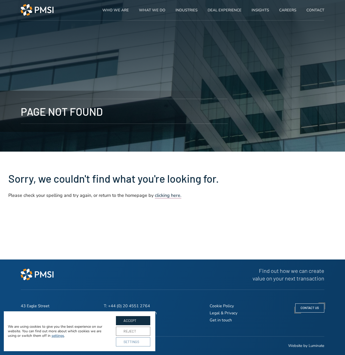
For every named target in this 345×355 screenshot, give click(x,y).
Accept (130, 320)
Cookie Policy (222, 306)
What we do (152, 10)
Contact (315, 10)
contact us (310, 308)
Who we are (115, 10)
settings (58, 336)
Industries (187, 10)
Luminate (316, 345)
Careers (287, 10)
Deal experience (224, 10)
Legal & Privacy (223, 313)
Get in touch (221, 320)
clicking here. (168, 195)
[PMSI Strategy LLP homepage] (37, 10)
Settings (131, 342)
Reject (130, 331)
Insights (260, 10)
